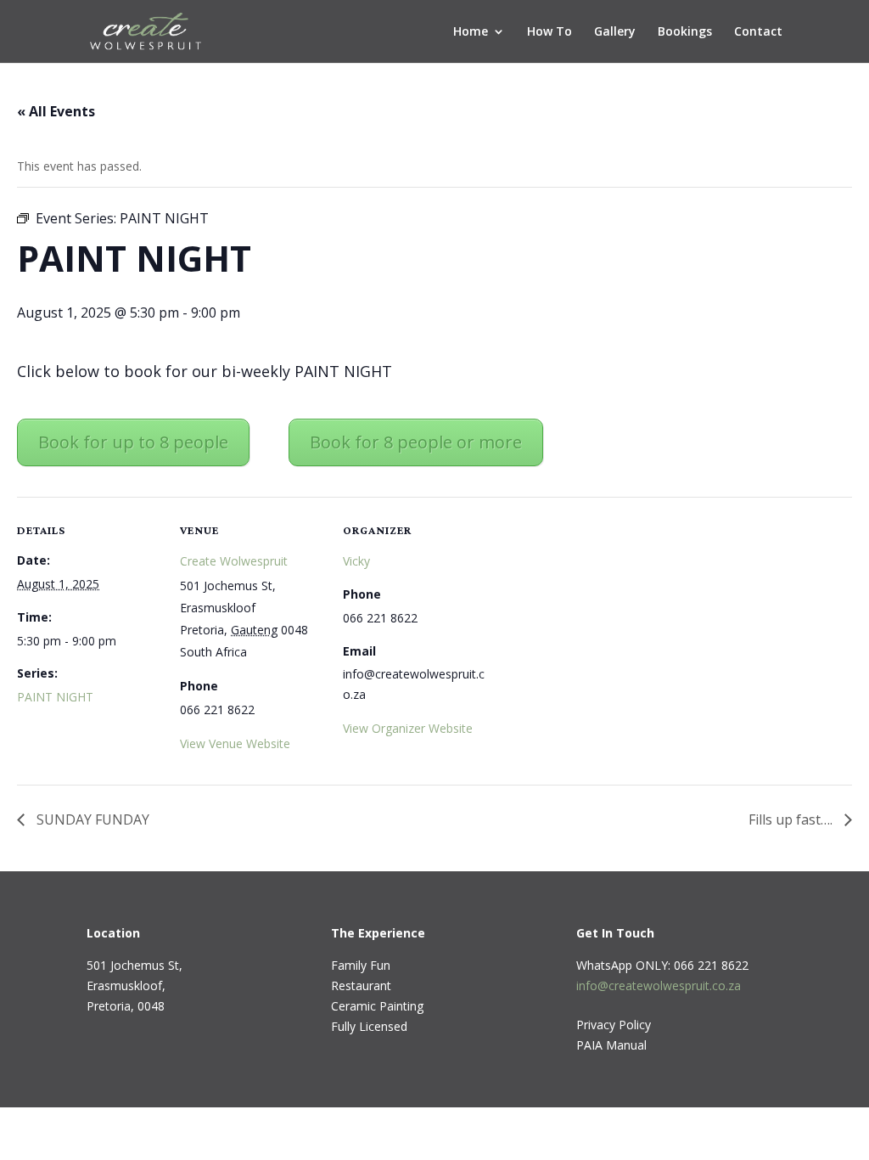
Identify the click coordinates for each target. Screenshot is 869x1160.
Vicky (356, 561)
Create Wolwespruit (234, 561)
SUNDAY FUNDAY (91, 819)
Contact (758, 32)
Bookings (685, 32)
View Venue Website (235, 743)
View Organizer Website (408, 728)
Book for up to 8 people (133, 442)
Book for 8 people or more (416, 442)
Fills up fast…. (792, 819)
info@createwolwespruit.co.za (658, 985)
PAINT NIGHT (55, 697)
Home (470, 32)
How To (549, 32)
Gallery (615, 32)
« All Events (56, 111)
